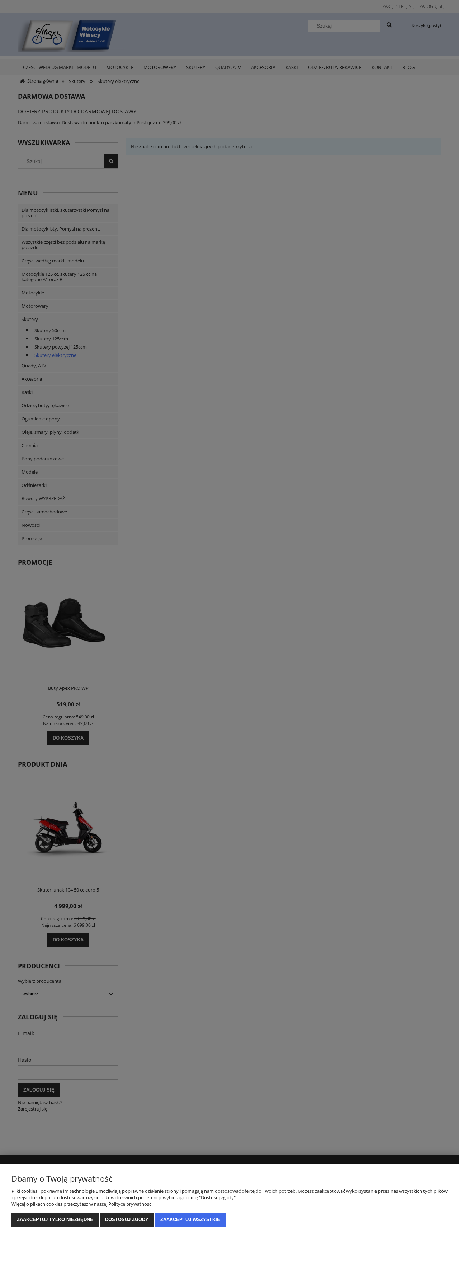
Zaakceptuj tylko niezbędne (55, 1219)
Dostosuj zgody (126, 1219)
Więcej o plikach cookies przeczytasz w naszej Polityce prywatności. (82, 1204)
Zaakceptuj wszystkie (190, 1219)
